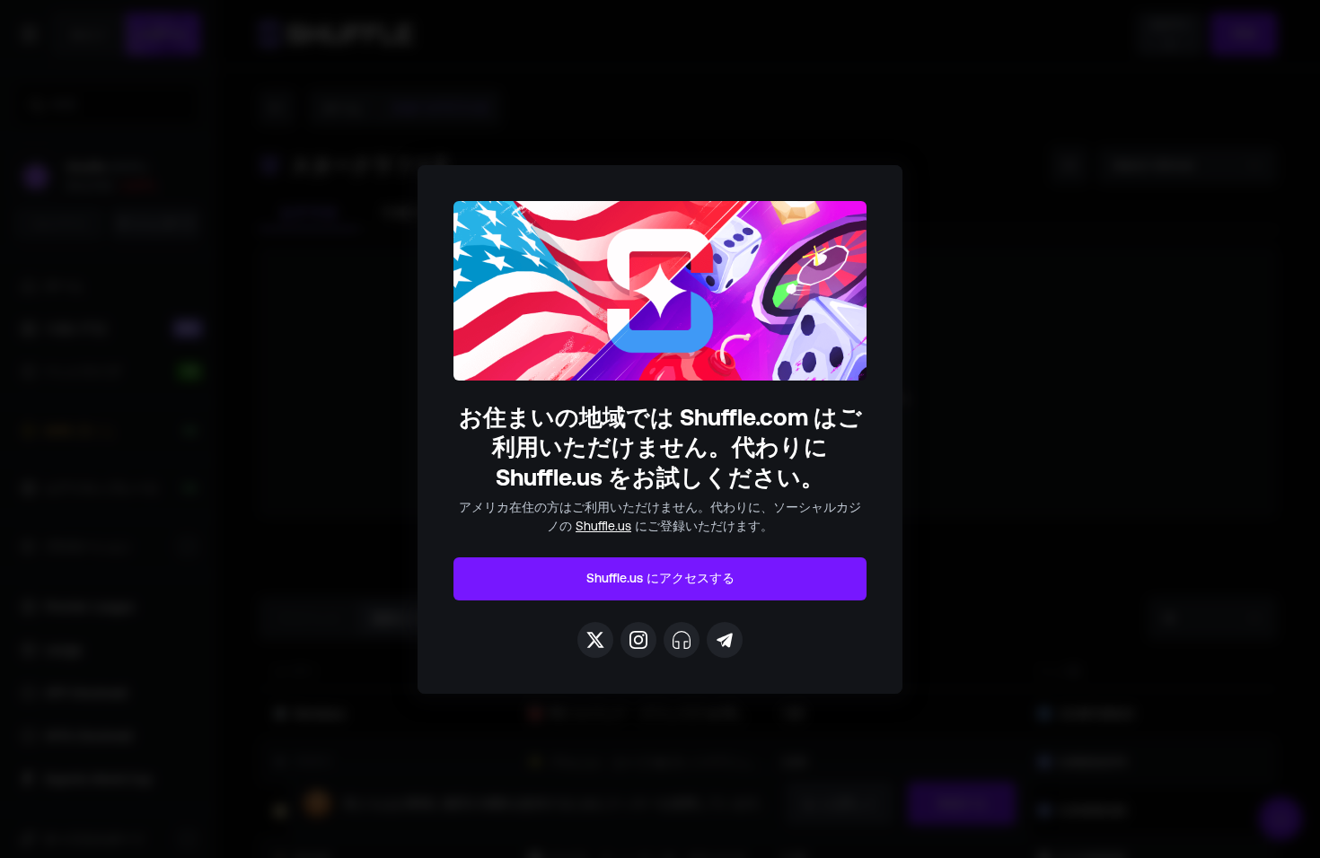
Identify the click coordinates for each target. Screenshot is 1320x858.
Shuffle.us (603, 526)
